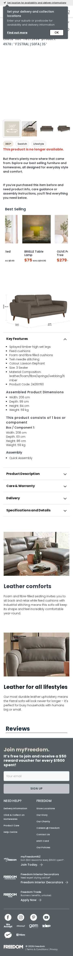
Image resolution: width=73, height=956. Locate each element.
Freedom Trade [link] (31, 892)
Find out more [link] (17, 33)
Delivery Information (15, 808)
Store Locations (45, 808)
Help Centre (10, 832)
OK (57, 32)
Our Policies (43, 847)
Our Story (41, 815)
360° (8, 144)
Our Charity (43, 821)
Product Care (11, 825)
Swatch (22, 144)
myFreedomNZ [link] (31, 857)
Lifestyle (38, 144)
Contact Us (43, 834)
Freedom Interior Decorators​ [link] (40, 874)
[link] (36, 525)
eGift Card (42, 841)
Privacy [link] (54, 949)
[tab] (36, 339)
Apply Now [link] (28, 900)
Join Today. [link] (29, 865)
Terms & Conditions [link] (38, 949)
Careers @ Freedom (48, 828)
